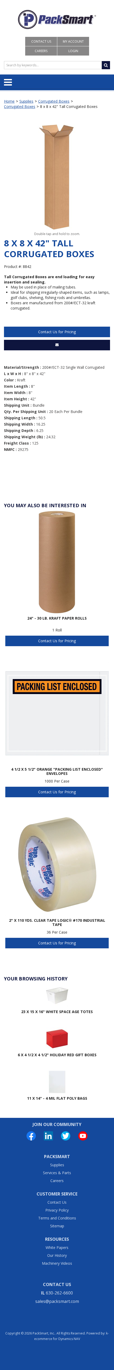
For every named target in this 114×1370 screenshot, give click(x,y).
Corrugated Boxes (53, 101)
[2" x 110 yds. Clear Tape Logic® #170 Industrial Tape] (57, 864)
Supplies (26, 101)
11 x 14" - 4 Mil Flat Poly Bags (57, 1098)
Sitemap (57, 1225)
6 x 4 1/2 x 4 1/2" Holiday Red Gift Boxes (57, 1054)
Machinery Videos (57, 1263)
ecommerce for (57, 1339)
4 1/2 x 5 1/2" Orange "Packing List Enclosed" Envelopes (57, 771)
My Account (73, 41)
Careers (41, 51)
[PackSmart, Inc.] (57, 19)
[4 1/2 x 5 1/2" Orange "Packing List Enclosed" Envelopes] (57, 713)
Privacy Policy (57, 1210)
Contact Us (41, 41)
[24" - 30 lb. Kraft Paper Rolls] (57, 562)
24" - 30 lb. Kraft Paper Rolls (57, 618)
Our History (57, 1255)
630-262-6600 (59, 1293)
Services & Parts (57, 1172)
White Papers (57, 1247)
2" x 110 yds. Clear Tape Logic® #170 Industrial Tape (57, 922)
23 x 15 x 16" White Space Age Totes (57, 1011)
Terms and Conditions (57, 1217)
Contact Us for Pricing (57, 331)
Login (73, 51)
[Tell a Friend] (57, 345)
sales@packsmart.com (57, 1301)
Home (9, 101)
